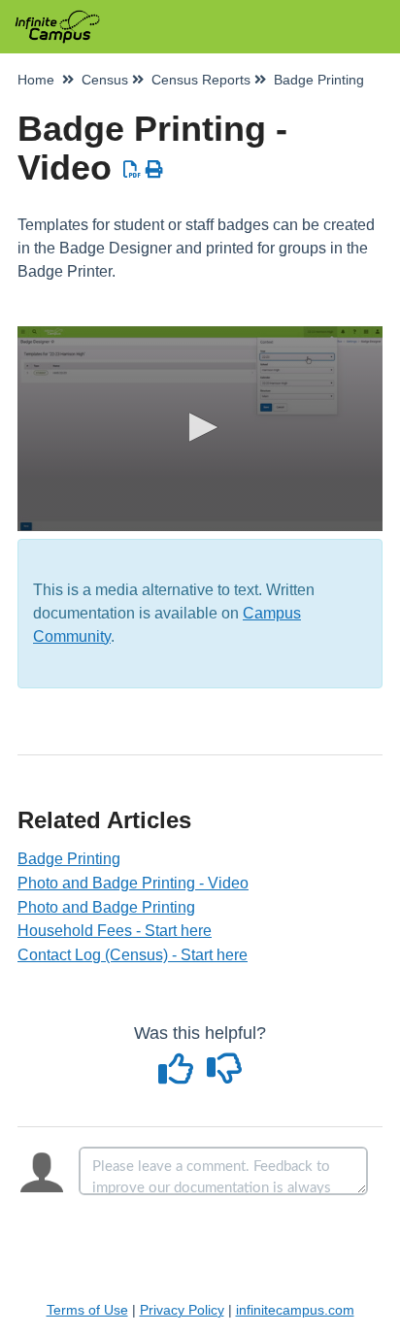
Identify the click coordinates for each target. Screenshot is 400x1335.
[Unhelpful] (225, 1075)
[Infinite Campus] (57, 17)
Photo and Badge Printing (106, 907)
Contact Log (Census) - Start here (132, 955)
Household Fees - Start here (114, 930)
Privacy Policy (182, 1310)
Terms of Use (87, 1310)
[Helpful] (178, 1075)
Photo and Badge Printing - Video (133, 883)
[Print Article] (155, 170)
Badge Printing (68, 859)
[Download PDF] (132, 170)
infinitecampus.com (295, 1310)
